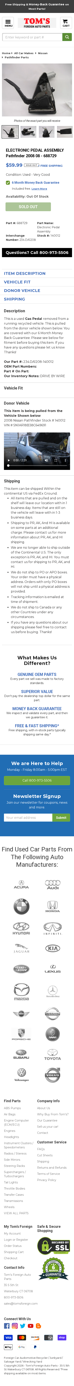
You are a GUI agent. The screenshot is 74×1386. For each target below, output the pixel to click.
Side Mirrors (12, 1160)
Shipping (14, 299)
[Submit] (67, 37)
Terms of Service (48, 1174)
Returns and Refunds (52, 1167)
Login (8, 1240)
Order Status (13, 1246)
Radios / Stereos (15, 1153)
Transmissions (13, 1201)
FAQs (41, 1149)
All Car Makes (24, 53)
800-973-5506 (53, 252)
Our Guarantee (47, 1120)
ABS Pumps (12, 1108)
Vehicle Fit (17, 282)
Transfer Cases (14, 1195)
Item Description (25, 273)
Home (6, 53)
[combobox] (37, 37)
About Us (43, 1108)
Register (22, 1240)
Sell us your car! (47, 1126)
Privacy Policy (46, 1180)
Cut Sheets (44, 1155)
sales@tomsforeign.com (21, 1303)
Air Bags (9, 1114)
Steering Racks (14, 1166)
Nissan (43, 53)
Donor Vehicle (22, 290)
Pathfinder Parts (17, 57)
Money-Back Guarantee (46, 4)
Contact (42, 1133)
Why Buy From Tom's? (53, 1114)
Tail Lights (11, 1182)
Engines (9, 1131)
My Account (12, 1233)
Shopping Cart (14, 1252)
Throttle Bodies (14, 1188)
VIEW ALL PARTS (16, 1213)
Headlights (11, 1137)
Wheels (9, 1207)
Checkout (10, 1258)
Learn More (39, 188)
